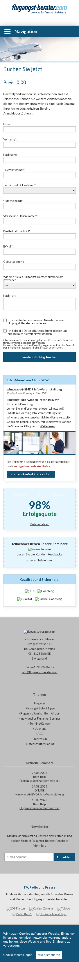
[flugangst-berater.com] (39, 632)
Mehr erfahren (39, 524)
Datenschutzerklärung (38, 330)
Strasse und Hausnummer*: (20, 216)
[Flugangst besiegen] (39, 9)
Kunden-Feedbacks (49, 554)
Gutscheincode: (13, 201)
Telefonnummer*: (14, 170)
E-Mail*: (8, 246)
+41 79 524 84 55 (72, 31)
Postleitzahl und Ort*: (17, 231)
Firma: (7, 124)
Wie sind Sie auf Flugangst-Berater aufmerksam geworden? (33, 278)
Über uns (40, 728)
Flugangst (40, 703)
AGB (40, 733)
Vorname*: (9, 139)
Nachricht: (9, 295)
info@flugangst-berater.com (39, 672)
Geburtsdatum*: (13, 261)
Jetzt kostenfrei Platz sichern (30, 474)
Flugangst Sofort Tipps (40, 708)
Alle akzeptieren (49, 954)
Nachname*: (10, 154)
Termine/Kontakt (40, 723)
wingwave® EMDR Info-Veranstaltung (39, 794)
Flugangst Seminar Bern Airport (40, 713)
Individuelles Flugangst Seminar (40, 718)
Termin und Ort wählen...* (19, 185)
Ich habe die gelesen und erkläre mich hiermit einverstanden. (38, 332)
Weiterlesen (47, 426)
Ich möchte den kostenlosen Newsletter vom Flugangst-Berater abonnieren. (36, 321)
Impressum (40, 739)
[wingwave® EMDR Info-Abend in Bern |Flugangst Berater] (39, 456)
